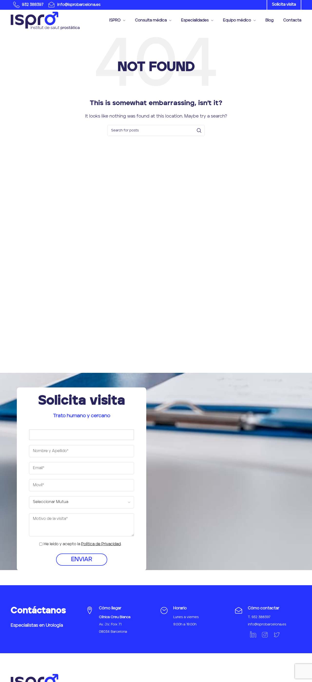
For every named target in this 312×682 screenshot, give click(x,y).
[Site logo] (45, 21)
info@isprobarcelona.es (267, 624)
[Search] (199, 130)
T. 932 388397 (259, 617)
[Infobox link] (27, 5)
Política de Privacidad (101, 544)
